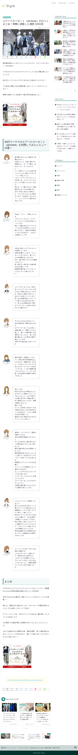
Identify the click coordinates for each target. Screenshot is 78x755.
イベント (60, 166)
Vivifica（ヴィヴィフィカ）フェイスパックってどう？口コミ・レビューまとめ (66, 107)
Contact (72, 3)
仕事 (58, 175)
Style (8, 6)
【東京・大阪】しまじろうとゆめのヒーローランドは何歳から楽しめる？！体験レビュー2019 (66, 147)
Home (54, 3)
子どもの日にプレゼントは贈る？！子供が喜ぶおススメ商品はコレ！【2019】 (66, 136)
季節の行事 (60, 180)
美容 (58, 185)
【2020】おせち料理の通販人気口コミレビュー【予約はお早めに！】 (66, 117)
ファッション (7, 17)
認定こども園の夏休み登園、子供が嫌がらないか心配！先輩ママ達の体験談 (66, 126)
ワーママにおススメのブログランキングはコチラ (25, 680)
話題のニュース (62, 195)
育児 (58, 190)
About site (62, 3)
